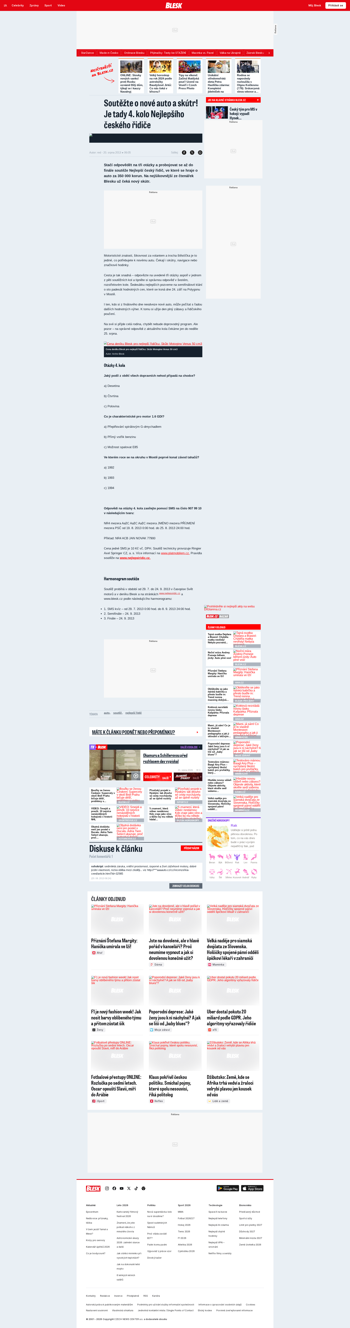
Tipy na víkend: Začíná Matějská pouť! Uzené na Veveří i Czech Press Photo (189, 82)
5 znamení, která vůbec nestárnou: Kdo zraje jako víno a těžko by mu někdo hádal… (161, 814)
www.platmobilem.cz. (175, 553)
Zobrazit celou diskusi (185, 886)
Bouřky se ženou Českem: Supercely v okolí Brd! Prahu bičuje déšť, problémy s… (103, 796)
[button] (228, 1188)
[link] (107, 1188)
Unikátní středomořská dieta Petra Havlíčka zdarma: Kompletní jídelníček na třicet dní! (219, 85)
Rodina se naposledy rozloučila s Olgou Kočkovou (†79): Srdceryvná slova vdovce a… (248, 83)
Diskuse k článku (116, 848)
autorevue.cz (127, 838)
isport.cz (182, 802)
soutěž (117, 712)
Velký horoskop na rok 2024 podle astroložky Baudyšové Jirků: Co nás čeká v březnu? (160, 83)
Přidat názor (191, 848)
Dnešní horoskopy (219, 820)
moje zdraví (242, 755)
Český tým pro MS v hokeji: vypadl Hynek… (243, 113)
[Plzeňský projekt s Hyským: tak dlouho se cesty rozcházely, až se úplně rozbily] (188, 795)
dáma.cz (240, 792)
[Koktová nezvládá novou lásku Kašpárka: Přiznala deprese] (247, 712)
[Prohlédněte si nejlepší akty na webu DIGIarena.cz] (232, 608)
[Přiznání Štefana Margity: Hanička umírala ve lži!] (247, 676)
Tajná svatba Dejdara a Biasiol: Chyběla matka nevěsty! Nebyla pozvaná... (219, 638)
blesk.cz (123, 802)
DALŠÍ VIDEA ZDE (188, 747)
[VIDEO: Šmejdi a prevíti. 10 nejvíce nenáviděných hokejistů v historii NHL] (130, 814)
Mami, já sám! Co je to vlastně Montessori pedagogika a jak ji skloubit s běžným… (219, 731)
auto (107, 712)
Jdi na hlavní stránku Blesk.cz (227, 100)
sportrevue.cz (127, 820)
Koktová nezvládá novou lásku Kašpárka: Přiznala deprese (218, 711)
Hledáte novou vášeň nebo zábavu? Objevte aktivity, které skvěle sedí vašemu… (219, 785)
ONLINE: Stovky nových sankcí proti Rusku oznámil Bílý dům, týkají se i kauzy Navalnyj (131, 83)
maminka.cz (242, 810)
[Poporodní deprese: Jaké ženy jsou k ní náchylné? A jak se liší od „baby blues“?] (247, 749)
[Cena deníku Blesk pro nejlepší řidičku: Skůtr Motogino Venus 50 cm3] (153, 344)
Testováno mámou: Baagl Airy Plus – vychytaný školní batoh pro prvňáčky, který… (219, 767)
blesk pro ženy (244, 701)
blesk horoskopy (188, 820)
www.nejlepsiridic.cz (169, 593)
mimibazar (241, 737)
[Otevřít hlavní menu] (5, 5)
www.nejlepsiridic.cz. (135, 558)
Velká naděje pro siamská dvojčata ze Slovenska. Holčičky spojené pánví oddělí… (219, 804)
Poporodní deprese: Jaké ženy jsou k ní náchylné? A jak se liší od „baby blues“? (219, 749)
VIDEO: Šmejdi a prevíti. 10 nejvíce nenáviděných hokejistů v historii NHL (101, 814)
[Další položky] (269, 53)
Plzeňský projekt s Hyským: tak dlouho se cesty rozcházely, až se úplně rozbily (160, 794)
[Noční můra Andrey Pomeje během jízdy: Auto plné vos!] (247, 658)
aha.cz (239, 682)
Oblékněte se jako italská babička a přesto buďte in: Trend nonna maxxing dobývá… (218, 694)
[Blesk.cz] (174, 5)
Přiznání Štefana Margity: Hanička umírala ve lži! (217, 673)
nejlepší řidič (133, 712)
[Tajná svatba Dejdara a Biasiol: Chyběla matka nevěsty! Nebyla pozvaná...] (247, 639)
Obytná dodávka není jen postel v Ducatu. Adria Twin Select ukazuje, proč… (101, 832)
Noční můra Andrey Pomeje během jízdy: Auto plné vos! (219, 655)
